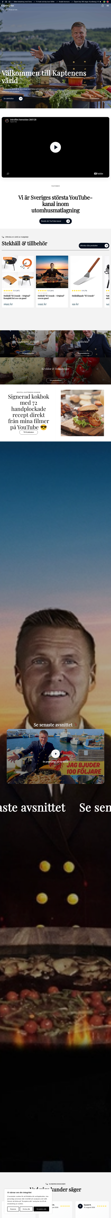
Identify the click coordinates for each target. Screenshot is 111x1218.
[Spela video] (55, 753)
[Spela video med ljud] (55, 147)
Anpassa (13, 1209)
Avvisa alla (26, 1209)
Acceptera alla (41, 1209)
